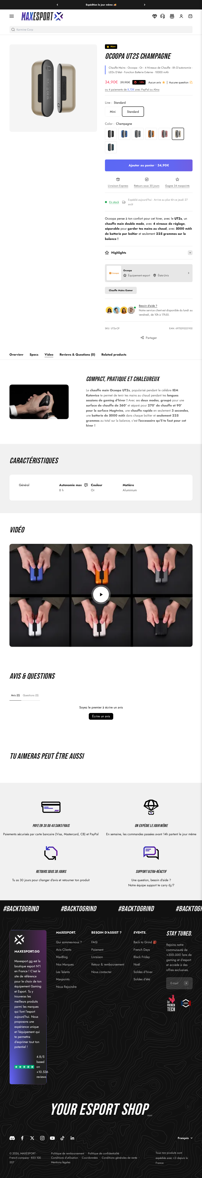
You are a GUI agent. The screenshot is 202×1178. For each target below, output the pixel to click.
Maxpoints (62, 979)
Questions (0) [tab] (30, 695)
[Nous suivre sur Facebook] (22, 1138)
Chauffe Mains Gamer (121, 290)
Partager (151, 338)
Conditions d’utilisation (64, 1158)
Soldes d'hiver (143, 972)
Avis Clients (63, 949)
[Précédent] (57, 5)
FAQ (94, 942)
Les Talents (63, 972)
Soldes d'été (142, 979)
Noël (137, 964)
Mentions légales (60, 1162)
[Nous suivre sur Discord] (12, 1138)
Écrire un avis (101, 716)
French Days (142, 949)
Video (49, 354)
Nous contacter (101, 972)
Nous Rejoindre (66, 986)
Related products (113, 354)
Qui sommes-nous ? (69, 942)
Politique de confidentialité (103, 1153)
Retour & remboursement (107, 964)
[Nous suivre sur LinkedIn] (72, 1138)
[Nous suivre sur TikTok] (62, 1138)
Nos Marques (65, 964)
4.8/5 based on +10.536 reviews (42, 1066)
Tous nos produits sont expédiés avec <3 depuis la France (172, 1158)
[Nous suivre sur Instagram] (42, 1138)
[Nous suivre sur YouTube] (52, 1138)
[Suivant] (144, 5)
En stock (114, 202)
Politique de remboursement (67, 1153)
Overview (16, 354)
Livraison (97, 957)
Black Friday (142, 957)
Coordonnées (90, 1158)
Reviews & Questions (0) (77, 354)
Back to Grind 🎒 (145, 942)
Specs (34, 354)
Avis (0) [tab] (15, 695)
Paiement (97, 949)
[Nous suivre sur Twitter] (32, 1138)
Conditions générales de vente (119, 1158)
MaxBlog (62, 957)
